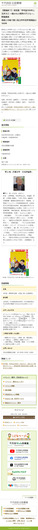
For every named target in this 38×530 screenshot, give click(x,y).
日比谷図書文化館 (23, 508)
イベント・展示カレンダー (14, 382)
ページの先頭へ (29, 497)
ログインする (20, 417)
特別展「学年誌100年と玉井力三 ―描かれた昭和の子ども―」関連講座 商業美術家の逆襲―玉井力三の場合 (19, 366)
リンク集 (29, 521)
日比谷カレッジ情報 (12, 394)
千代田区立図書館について (11, 518)
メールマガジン (23, 425)
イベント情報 (10, 386)
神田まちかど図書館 (11, 513)
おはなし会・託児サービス (14, 399)
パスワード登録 (19, 422)
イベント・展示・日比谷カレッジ (15, 377)
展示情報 (8, 390)
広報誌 (22, 518)
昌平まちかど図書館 (24, 511)
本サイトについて (19, 523)
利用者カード (8, 422)
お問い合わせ (21, 521)
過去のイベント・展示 (13, 403)
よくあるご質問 (10, 521)
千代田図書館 (9, 508)
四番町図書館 (9, 511)
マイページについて (10, 425)
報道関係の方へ (30, 518)
